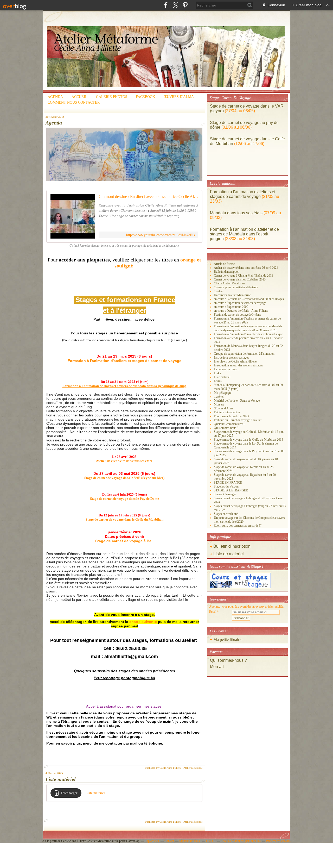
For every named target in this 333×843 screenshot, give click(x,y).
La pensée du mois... (226, 369)
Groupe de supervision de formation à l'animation (244, 353)
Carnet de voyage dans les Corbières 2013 (240, 279)
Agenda (54, 123)
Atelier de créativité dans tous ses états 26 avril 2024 (246, 268)
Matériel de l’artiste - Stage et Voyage (237, 400)
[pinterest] (185, 5)
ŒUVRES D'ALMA (179, 97)
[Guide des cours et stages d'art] (240, 587)
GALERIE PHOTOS (111, 97)
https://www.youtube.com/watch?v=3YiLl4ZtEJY (161, 235)
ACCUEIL (79, 97)
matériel (218, 396)
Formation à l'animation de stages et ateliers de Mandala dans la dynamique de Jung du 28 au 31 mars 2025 (248, 328)
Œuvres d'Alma (223, 408)
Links (217, 373)
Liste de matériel (228, 554)
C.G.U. (210, 841)
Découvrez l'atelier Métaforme (232, 295)
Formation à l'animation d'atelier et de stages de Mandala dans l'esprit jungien (244, 234)
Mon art (219, 404)
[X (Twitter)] (175, 5)
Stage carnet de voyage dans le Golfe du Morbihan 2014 (248, 439)
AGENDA (55, 97)
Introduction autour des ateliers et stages (238, 365)
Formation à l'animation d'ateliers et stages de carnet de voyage (242, 194)
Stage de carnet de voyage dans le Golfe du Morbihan (124, 519)
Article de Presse (224, 264)
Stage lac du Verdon (226, 486)
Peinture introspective (227, 412)
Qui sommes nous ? (226, 428)
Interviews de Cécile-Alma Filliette (235, 361)
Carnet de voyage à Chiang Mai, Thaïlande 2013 (243, 275)
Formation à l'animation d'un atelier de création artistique (248, 334)
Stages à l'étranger (225, 494)
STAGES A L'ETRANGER (231, 490)
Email (212, 612)
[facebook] (166, 5)
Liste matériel (61, 779)
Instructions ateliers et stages (231, 357)
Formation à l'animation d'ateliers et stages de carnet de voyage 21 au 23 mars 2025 (247, 320)
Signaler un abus (190, 841)
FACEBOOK (145, 97)
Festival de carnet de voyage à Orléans (237, 314)
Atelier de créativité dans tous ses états (124, 461)
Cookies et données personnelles (241, 841)
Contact (218, 291)
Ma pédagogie (222, 393)
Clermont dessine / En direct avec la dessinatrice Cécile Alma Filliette (148, 196)
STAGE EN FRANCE (228, 482)
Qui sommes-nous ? (229, 660)
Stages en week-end (226, 514)
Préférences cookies (278, 841)
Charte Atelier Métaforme (229, 283)
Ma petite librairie (227, 639)
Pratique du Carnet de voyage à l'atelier (237, 420)
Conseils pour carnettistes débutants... (237, 287)
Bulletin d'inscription (226, 271)
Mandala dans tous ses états (236, 213)
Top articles (152, 841)
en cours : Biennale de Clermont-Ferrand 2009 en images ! (250, 299)
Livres (218, 381)
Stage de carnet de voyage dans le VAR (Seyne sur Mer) (124, 478)
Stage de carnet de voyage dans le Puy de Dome (124, 499)
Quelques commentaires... (230, 424)
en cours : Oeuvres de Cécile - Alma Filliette (241, 311)
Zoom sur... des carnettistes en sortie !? (237, 525)
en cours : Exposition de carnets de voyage (240, 303)
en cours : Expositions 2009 (231, 307)
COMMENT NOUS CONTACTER (74, 102)
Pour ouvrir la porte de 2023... (232, 416)
